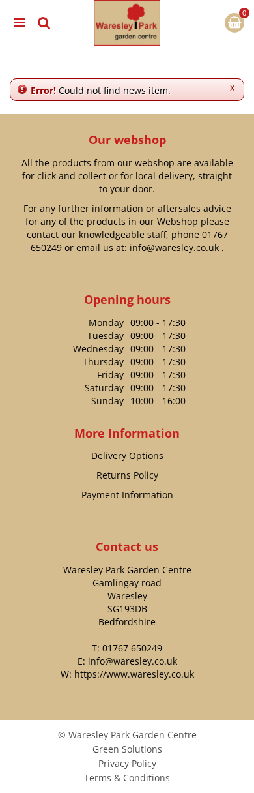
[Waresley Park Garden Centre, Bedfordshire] (127, 23)
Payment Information (127, 494)
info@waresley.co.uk (174, 247)
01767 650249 (132, 648)
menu (19, 23)
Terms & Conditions (127, 777)
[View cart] (234, 23)
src (44, 23)
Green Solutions (127, 749)
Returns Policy (127, 475)
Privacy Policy (127, 763)
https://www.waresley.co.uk (134, 674)
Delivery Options (127, 455)
